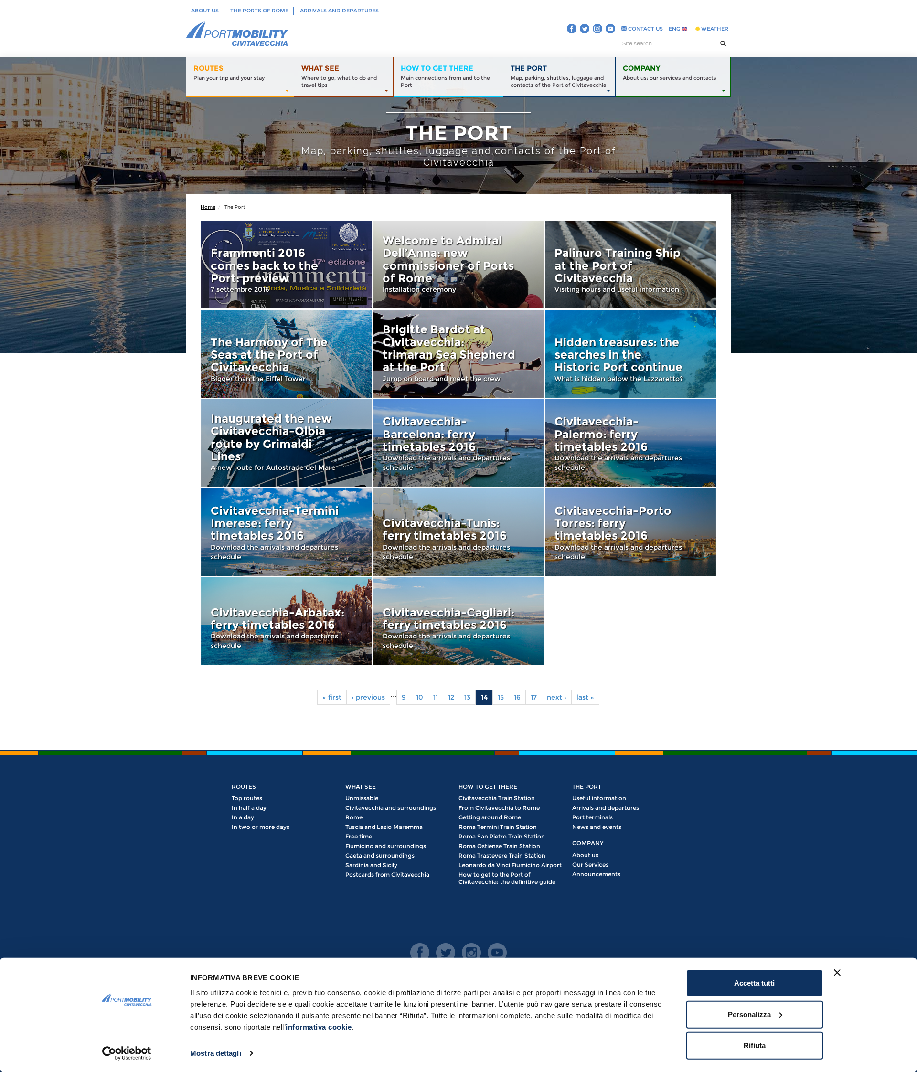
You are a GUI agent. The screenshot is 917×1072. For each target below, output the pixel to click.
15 (501, 697)
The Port (586, 786)
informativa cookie (319, 1027)
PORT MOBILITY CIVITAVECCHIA (237, 34)
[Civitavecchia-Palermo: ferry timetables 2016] (630, 443)
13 (467, 697)
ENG (675, 28)
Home (208, 207)
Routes (244, 786)
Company (587, 843)
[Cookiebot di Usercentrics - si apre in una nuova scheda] (127, 1053)
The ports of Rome (259, 10)
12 (451, 697)
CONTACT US (645, 28)
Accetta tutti (754, 983)
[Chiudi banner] (837, 972)
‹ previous (368, 697)
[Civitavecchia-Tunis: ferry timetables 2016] (458, 532)
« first (331, 697)
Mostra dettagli (215, 1053)
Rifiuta (755, 1045)
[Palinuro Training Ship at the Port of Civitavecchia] (630, 264)
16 (517, 697)
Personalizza (749, 1014)
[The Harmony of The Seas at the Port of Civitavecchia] (286, 354)
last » (585, 697)
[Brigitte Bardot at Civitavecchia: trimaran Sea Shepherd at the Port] (458, 354)
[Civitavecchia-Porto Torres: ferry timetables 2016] (630, 532)
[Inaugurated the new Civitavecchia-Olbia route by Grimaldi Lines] (286, 443)
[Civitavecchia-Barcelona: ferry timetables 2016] (458, 443)
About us (205, 10)
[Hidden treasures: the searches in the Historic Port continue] (630, 354)
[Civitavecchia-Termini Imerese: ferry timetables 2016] (286, 532)
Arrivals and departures (339, 10)
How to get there (487, 786)
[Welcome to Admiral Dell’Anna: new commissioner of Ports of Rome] (458, 264)
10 (419, 697)
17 (534, 697)
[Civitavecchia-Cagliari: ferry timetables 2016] (458, 621)
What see (360, 786)
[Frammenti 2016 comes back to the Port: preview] (286, 264)
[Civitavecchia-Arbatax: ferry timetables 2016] (286, 621)
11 (435, 697)
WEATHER (714, 28)
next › (556, 697)
